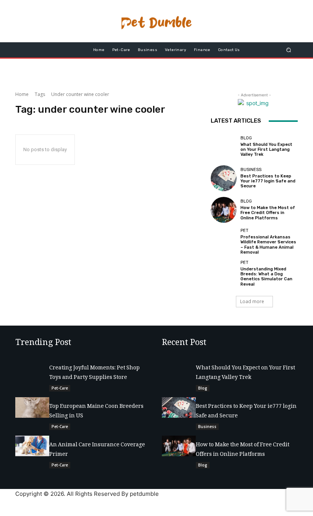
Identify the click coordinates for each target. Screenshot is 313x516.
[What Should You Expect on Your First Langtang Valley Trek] (224, 146)
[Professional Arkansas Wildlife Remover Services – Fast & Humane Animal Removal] (224, 241)
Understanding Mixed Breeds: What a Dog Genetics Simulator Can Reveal (266, 277)
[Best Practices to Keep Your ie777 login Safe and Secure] (224, 178)
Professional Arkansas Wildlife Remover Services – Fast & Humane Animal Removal (268, 245)
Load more (252, 301)
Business (250, 170)
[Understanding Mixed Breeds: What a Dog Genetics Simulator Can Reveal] (224, 273)
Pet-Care (60, 388)
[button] (288, 50)
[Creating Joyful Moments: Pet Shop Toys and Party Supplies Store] (32, 369)
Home (22, 94)
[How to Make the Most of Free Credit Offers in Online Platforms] (224, 210)
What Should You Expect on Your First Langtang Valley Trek (266, 149)
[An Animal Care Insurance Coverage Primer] (32, 446)
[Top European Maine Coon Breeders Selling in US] (32, 407)
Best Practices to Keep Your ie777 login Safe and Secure (267, 181)
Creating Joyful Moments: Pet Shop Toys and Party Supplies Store (94, 373)
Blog (246, 138)
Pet (244, 230)
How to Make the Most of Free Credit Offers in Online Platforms (267, 212)
